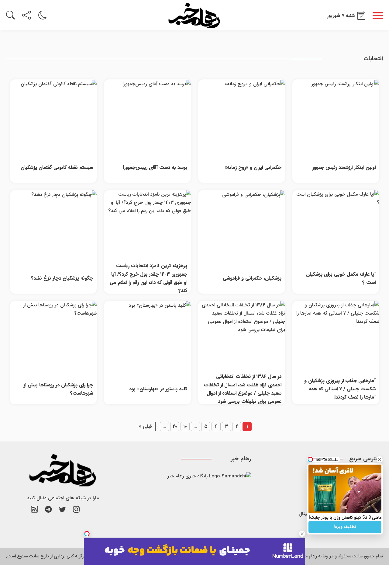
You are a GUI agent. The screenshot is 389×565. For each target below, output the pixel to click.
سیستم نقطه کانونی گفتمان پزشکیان (57, 167)
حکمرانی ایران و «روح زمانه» (253, 167)
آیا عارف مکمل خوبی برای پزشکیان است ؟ (340, 278)
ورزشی (318, 488)
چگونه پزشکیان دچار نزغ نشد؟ (62, 278)
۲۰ (175, 426)
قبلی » (145, 426)
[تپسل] (87, 534)
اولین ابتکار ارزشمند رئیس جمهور (343, 167)
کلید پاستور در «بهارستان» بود (158, 389)
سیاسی (317, 526)
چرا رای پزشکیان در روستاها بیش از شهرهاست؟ (58, 389)
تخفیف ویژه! (345, 526)
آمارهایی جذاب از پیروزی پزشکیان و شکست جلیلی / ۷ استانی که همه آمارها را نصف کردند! (339, 389)
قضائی (317, 501)
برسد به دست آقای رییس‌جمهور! (155, 167)
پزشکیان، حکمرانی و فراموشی (252, 278)
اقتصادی (316, 476)
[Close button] (380, 459)
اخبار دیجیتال (311, 514)
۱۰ (185, 426)
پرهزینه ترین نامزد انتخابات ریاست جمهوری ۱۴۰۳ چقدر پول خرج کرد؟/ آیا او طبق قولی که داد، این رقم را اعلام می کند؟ (148, 278)
